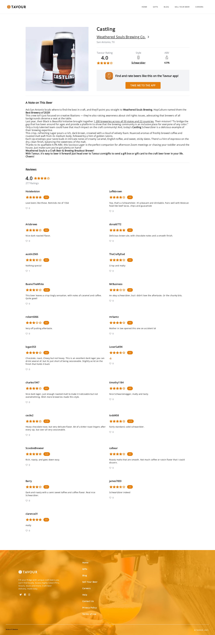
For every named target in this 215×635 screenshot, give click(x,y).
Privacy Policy (89, 607)
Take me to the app (143, 85)
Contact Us (88, 601)
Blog (166, 7)
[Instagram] (29, 593)
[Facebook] (25, 593)
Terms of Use (89, 614)
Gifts (155, 7)
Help (84, 594)
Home (144, 7)
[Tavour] (27, 573)
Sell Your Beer (182, 7)
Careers (199, 7)
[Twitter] (20, 593)
